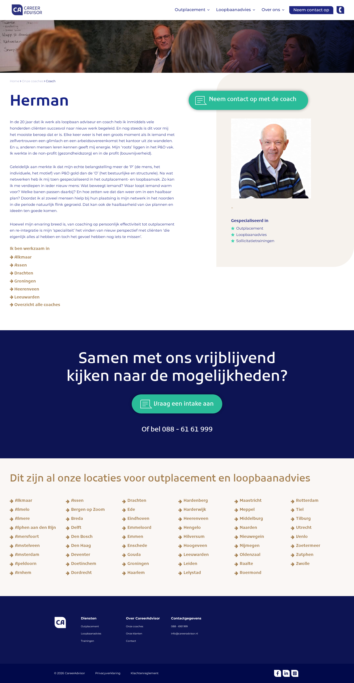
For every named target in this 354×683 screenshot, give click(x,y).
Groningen (25, 282)
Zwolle (303, 564)
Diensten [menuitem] (88, 619)
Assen (20, 266)
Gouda (134, 555)
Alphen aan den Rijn (35, 528)
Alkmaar (23, 258)
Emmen (135, 537)
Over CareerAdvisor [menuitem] (143, 619)
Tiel (300, 510)
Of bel (177, 430)
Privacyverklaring (107, 673)
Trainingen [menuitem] (87, 641)
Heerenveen (26, 290)
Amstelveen (27, 546)
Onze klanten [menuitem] (134, 634)
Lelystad (192, 573)
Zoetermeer (308, 546)
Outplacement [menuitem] (90, 626)
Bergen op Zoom (88, 510)
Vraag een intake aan (183, 405)
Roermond (250, 573)
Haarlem (136, 573)
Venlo (302, 537)
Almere (22, 519)
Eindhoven (138, 519)
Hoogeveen (195, 546)
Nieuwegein (252, 537)
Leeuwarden (27, 298)
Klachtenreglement (145, 673)
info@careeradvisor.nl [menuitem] (184, 634)
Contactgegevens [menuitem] (186, 619)
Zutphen (304, 555)
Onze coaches (33, 81)
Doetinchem (83, 564)
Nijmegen (250, 546)
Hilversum (194, 537)
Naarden (248, 528)
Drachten (23, 274)
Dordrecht (81, 573)
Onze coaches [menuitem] (134, 626)
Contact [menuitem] (131, 641)
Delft (76, 528)
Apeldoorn (25, 564)
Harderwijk (195, 510)
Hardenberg (196, 501)
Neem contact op (311, 10)
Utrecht (304, 528)
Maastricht (251, 501)
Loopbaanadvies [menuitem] (91, 634)
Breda (77, 519)
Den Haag (81, 546)
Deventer (80, 555)
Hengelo (192, 528)
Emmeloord (139, 528)
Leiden (190, 564)
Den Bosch (82, 537)
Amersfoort (27, 537)
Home (15, 81)
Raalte (246, 564)
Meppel (247, 510)
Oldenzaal (250, 555)
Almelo (22, 510)
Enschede (137, 546)
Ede (131, 510)
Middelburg (251, 519)
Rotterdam (307, 501)
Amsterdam (27, 555)
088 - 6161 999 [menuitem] (179, 626)
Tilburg (303, 519)
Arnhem (23, 573)
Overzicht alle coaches (37, 305)
